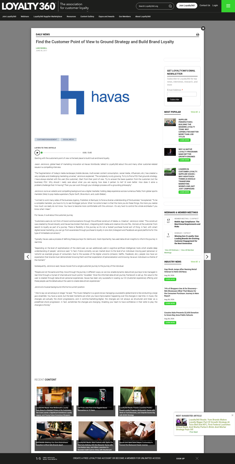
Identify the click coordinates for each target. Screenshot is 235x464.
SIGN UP (180, 458)
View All (194, 112)
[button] (87, 11)
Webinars (25, 16)
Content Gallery (87, 16)
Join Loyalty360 (9, 16)
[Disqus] (96, 343)
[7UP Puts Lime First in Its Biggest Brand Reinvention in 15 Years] (95, 398)
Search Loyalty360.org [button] (148, 6)
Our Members (125, 16)
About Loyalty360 (143, 16)
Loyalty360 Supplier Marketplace (48, 16)
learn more (184, 140)
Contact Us (205, 5)
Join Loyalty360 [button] (187, 5)
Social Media (68, 140)
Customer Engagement (47, 140)
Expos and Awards (106, 16)
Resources (71, 16)
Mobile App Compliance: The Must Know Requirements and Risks (187, 224)
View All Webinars (172, 250)
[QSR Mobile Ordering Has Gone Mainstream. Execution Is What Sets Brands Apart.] (54, 433)
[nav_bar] (228, 6)
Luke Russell (41, 48)
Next (196, 432)
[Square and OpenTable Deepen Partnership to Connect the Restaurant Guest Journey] (137, 433)
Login (215, 5)
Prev (191, 432)
